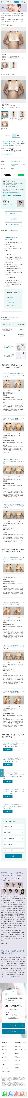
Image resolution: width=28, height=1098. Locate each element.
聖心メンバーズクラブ (20, 1049)
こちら (16, 938)
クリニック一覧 (6, 1071)
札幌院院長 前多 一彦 (15, 161)
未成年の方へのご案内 (20, 1042)
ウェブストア (18, 1060)
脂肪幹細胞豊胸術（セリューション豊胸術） (18, 165)
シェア (3, 174)
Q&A (3, 1064)
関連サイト (17, 1057)
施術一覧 (4, 1046)
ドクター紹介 (5, 1067)
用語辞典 (17, 1067)
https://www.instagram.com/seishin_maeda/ (12, 195)
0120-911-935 (13, 1006)
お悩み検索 (5, 1057)
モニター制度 (18, 1046)
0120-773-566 (11, 1014)
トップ (2, 13)
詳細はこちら (8, 749)
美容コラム (17, 1064)
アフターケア (5, 1060)
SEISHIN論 (4, 1042)
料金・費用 (5, 1049)
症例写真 (7, 13)
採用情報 (17, 1053)
